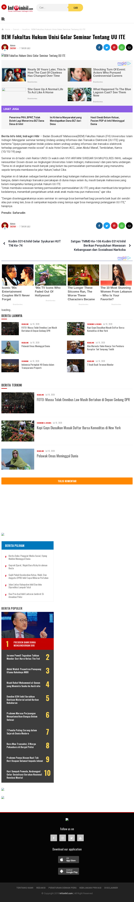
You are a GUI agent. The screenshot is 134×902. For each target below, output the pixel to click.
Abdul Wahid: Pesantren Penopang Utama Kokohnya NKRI (24, 670)
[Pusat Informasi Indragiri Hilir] (67, 820)
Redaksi (41, 887)
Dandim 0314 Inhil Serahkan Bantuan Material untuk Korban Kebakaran (23, 700)
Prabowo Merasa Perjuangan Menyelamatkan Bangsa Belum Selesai (22, 716)
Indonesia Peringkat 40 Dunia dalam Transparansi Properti (37, 366)
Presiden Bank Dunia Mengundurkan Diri (25, 643)
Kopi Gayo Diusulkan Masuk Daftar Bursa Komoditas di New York (105, 329)
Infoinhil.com (66, 893)
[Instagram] (62, 838)
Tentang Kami (24, 887)
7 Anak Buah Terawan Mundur (100, 364)
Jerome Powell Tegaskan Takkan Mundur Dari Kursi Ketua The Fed (23, 657)
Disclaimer (111, 887)
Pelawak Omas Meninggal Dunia (35, 346)
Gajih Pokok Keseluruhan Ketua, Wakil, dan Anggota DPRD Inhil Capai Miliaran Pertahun (28, 576)
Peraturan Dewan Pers (62, 887)
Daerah (13, 48)
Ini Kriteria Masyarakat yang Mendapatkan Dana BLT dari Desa (66, 120)
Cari (76, 7)
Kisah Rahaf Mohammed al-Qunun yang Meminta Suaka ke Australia (23, 684)
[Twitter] (71, 838)
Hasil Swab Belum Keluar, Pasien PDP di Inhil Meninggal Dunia (108, 120)
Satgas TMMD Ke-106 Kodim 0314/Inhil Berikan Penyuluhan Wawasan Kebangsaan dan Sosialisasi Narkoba (98, 245)
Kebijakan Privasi (90, 887)
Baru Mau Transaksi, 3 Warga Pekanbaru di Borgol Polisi (21, 745)
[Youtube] (80, 838)
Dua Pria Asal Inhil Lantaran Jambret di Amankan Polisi (26, 595)
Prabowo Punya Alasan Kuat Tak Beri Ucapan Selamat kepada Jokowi (25, 759)
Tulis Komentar (67, 481)
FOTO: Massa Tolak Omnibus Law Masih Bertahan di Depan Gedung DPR (39, 329)
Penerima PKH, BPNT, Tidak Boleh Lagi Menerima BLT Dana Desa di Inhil (26, 120)
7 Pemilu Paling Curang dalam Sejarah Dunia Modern (22, 732)
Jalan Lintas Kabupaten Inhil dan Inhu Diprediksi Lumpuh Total (25, 586)
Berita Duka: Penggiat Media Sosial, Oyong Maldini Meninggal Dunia (28, 557)
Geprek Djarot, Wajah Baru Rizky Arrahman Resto (28, 567)
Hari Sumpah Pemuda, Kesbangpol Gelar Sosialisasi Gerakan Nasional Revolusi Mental (24, 774)
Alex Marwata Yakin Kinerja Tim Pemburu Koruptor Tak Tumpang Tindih (105, 347)
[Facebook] (53, 838)
